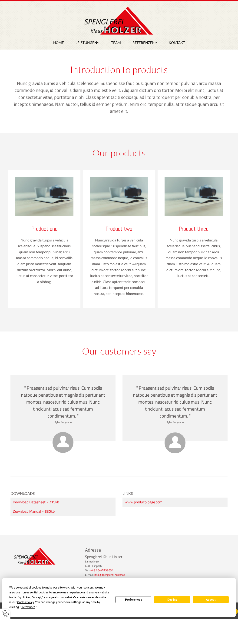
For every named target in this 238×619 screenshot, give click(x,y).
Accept (211, 599)
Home (58, 42)
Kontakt (177, 42)
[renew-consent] (5, 614)
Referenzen (143, 42)
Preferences (133, 599)
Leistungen (86, 42)
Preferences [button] (28, 607)
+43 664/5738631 (101, 570)
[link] (87, 42)
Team (116, 42)
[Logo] (119, 21)
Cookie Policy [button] (25, 602)
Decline (172, 599)
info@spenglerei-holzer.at (109, 574)
